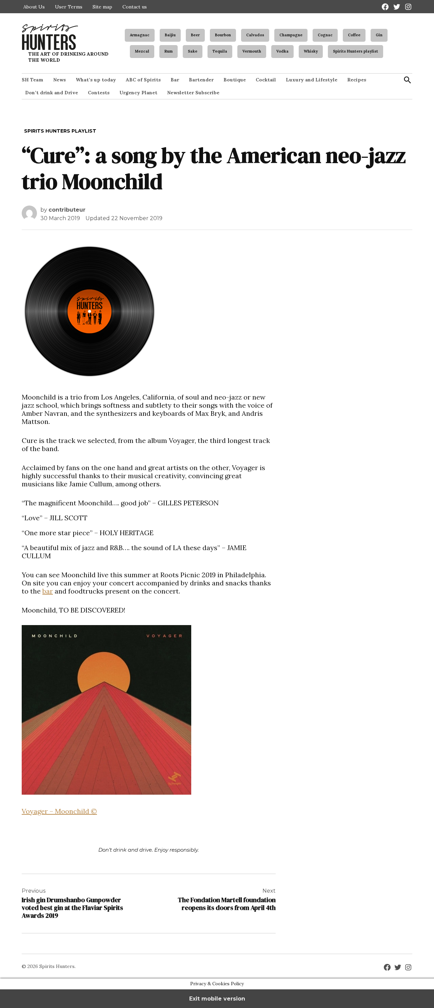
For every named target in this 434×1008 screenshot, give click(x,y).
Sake (192, 51)
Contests (99, 93)
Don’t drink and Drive (51, 93)
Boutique (234, 80)
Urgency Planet (138, 93)
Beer (195, 35)
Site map (102, 7)
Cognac (325, 35)
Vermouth (251, 51)
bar (47, 591)
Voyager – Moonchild (59, 811)
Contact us (134, 7)
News (59, 80)
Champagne (290, 35)
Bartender (201, 80)
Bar (175, 80)
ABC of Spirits (143, 80)
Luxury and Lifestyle (311, 80)
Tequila (220, 51)
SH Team (32, 80)
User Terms (68, 7)
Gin (379, 35)
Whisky (311, 51)
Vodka (282, 51)
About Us (34, 7)
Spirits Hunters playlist (355, 51)
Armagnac (140, 35)
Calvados (255, 35)
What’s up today (96, 80)
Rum (168, 51)
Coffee (354, 35)
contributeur (66, 210)
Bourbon (223, 35)
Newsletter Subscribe (193, 93)
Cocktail (266, 80)
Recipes (356, 80)
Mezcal (142, 51)
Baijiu (170, 35)
